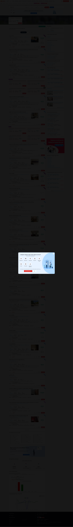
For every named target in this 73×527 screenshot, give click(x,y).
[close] (53, 253)
